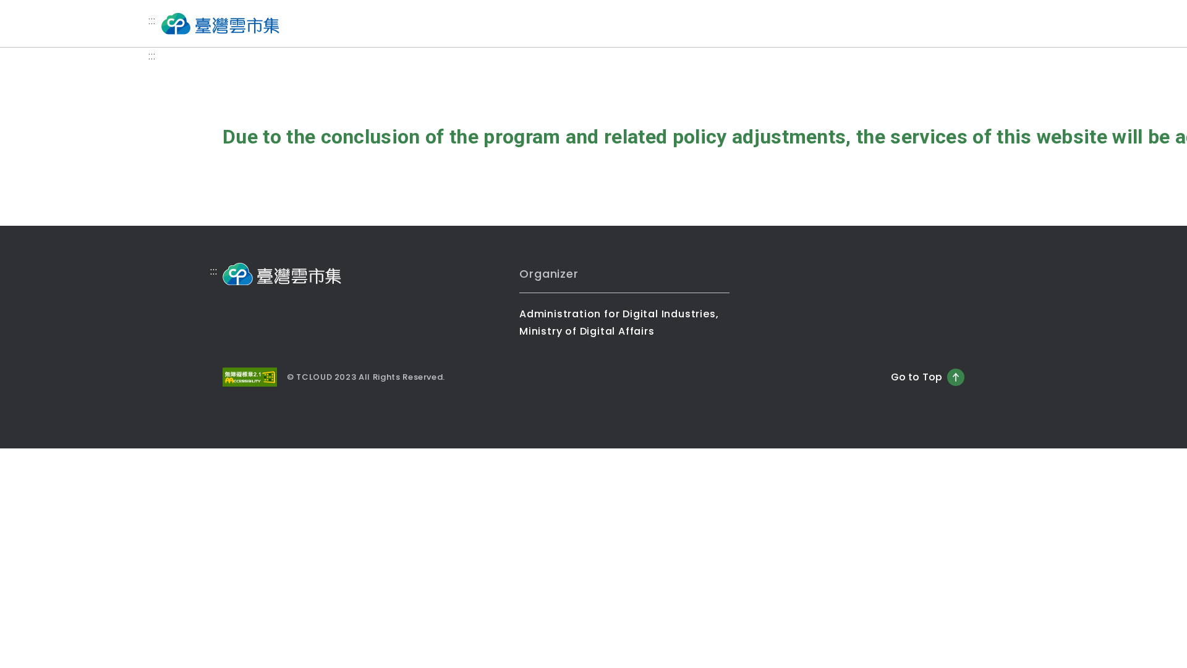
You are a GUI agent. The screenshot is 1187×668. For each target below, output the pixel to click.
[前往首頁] (220, 23)
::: (151, 21)
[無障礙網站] (250, 377)
